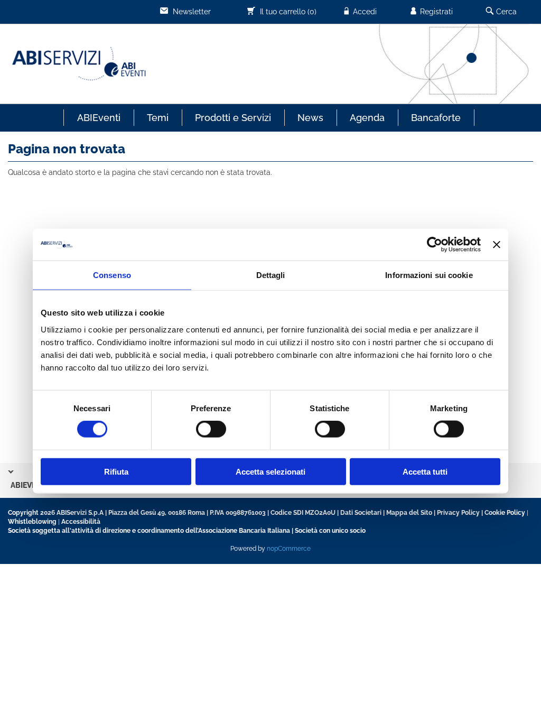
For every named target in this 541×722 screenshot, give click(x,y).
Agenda (367, 117)
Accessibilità (80, 521)
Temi (158, 117)
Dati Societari (360, 512)
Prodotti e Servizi (233, 117)
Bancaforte (436, 117)
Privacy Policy (458, 512)
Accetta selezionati (270, 471)
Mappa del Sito (409, 512)
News (310, 117)
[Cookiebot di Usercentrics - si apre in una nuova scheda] (434, 245)
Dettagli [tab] (270, 275)
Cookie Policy (504, 512)
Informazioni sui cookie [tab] (428, 275)
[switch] (211, 429)
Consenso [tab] (112, 275)
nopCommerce (289, 548)
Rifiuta (116, 471)
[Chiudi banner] (496, 244)
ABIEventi (98, 117)
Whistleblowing (32, 521)
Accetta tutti (425, 471)
